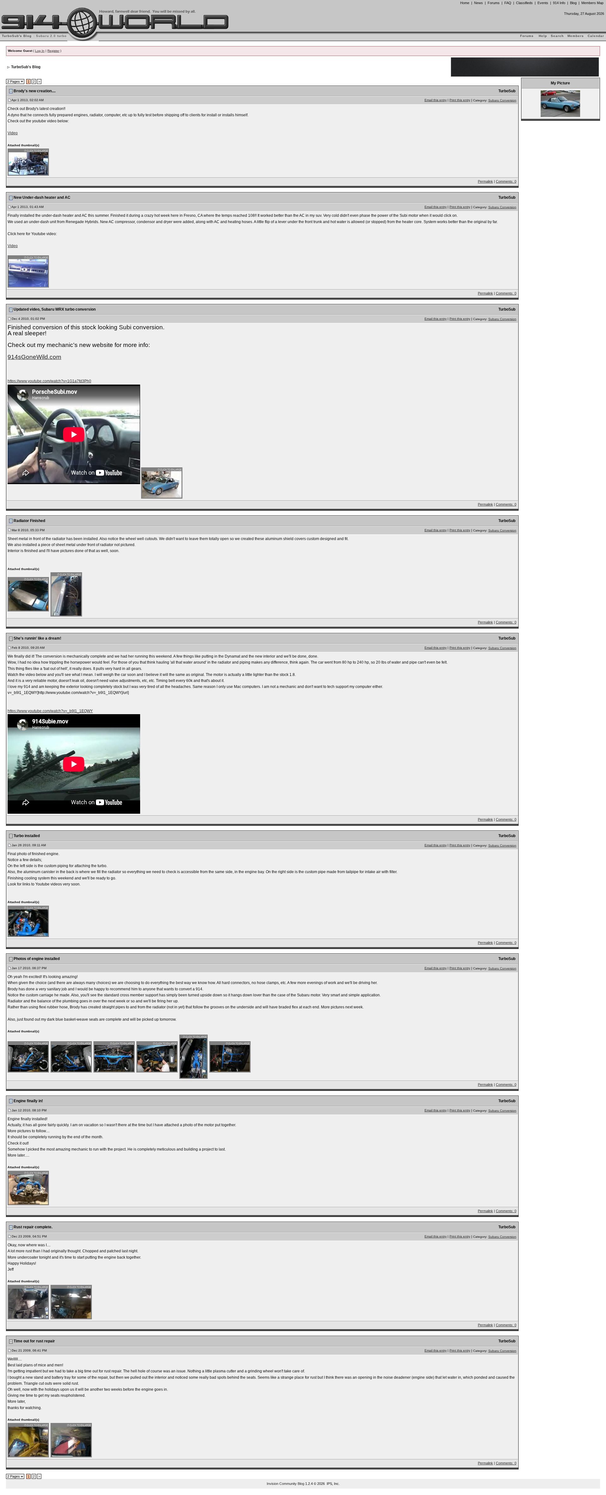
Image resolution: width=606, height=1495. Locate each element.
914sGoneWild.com (34, 357)
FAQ (507, 3)
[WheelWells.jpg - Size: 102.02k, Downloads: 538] (66, 594)
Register (53, 50)
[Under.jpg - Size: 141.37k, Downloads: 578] (230, 1056)
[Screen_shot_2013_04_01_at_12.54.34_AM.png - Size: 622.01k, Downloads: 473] (29, 162)
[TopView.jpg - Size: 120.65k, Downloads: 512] (193, 1056)
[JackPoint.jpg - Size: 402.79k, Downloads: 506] (71, 1301)
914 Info (559, 3)
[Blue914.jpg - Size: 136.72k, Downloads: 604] (162, 483)
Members (575, 36)
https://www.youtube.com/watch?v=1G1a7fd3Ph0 (49, 381)
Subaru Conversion (502, 100)
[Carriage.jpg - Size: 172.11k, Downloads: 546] (114, 1056)
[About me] (560, 103)
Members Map (592, 3)
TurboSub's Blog (25, 67)
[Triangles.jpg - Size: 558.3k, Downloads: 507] (29, 1440)
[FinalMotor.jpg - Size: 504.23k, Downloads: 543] (29, 921)
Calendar (596, 36)
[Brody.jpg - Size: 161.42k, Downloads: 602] (157, 1056)
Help (543, 36)
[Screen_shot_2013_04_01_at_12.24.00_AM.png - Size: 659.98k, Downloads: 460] (29, 271)
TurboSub (506, 91)
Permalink (485, 181)
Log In (40, 50)
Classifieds (524, 3)
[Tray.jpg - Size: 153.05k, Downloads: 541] (29, 1301)
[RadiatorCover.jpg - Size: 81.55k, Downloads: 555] (29, 594)
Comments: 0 (506, 181)
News (478, 3)
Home (464, 3)
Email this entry (436, 100)
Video (13, 133)
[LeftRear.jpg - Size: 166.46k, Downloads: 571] (29, 1056)
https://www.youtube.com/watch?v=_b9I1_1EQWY (50, 711)
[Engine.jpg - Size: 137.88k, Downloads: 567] (29, 1187)
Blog (573, 3)
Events (543, 3)
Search (557, 36)
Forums (494, 3)
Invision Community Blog (285, 1484)
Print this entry (459, 100)
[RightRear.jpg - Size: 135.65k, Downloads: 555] (71, 1056)
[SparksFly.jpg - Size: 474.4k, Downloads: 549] (71, 1440)
